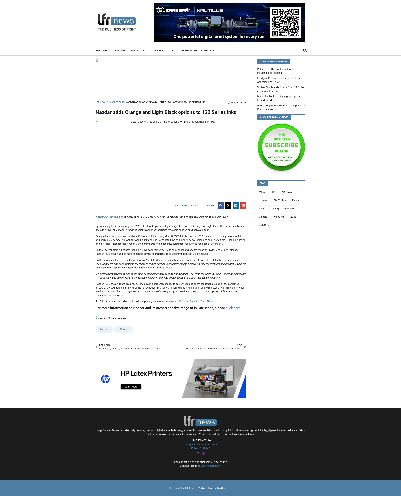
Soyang (274, 208)
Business (159, 50)
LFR (98, 102)
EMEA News (280, 200)
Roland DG (290, 208)
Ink (122, 102)
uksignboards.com (211, 465)
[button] (109, 50)
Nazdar (104, 329)
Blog (175, 50)
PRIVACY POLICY (200, 447)
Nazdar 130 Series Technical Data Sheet (191, 301)
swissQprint (278, 216)
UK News (124, 329)
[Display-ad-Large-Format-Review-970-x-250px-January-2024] (171, 77)
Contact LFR (189, 50)
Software (121, 50)
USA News (286, 192)
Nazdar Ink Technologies (109, 216)
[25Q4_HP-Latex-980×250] (171, 378)
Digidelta (264, 224)
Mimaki (263, 192)
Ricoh (262, 208)
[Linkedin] (197, 453)
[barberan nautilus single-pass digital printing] (229, 22)
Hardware (102, 50)
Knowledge (207, 50)
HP (274, 192)
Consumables (139, 50)
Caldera (263, 216)
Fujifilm (296, 200)
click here (233, 308)
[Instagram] (203, 453)
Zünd (293, 216)
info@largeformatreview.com (200, 444)
